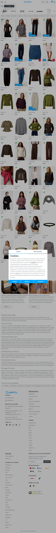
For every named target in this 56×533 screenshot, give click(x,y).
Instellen (15, 281)
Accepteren (40, 281)
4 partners (33, 262)
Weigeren (27, 281)
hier (17, 273)
